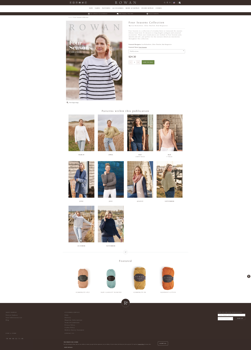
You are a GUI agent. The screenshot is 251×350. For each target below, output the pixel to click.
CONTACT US (69, 333)
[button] (131, 62)
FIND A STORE (11, 333)
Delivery (68, 317)
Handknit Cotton (168, 292)
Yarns (97, 8)
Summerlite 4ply (83, 292)
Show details (68, 347)
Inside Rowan (147, 8)
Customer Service (72, 312)
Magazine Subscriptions (73, 320)
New (91, 8)
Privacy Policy (70, 325)
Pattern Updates (12, 315)
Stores (159, 8)
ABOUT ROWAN (11, 312)
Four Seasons (143, 47)
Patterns (106, 8)
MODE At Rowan (132, 8)
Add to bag (148, 62)
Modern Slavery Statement (74, 330)
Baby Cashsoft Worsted (111, 292)
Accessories (118, 8)
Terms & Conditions (72, 322)
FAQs (66, 315)
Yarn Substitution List (14, 317)
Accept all (163, 343)
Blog (7, 320)
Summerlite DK (139, 292)
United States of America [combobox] (225, 318)
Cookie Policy (141, 344)
